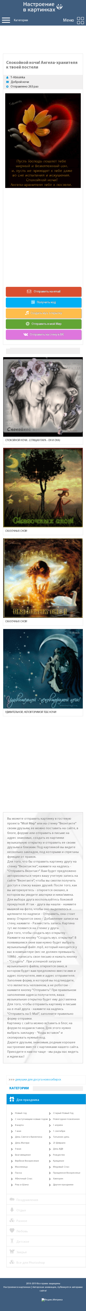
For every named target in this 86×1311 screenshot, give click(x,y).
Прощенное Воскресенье (66, 1173)
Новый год (21, 1113)
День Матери (22, 1143)
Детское (22, 1241)
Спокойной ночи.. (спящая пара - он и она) (32, 440)
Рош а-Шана (22, 1185)
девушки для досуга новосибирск (38, 1079)
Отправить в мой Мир (47, 324)
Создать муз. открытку (46, 313)
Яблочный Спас (23, 1179)
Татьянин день (61, 1137)
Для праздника (27, 1100)
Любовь (22, 1231)
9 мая (18, 1149)
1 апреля (58, 1125)
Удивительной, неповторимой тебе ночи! (30, 712)
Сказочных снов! (16, 531)
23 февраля (59, 1143)
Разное (21, 1221)
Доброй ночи (20, 82)
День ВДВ (58, 1149)
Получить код (46, 302)
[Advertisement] (43, 39)
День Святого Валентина (28, 1137)
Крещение (58, 1161)
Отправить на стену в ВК (47, 334)
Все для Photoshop (30, 1262)
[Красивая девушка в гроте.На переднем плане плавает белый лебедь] (43, 578)
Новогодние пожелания (66, 1119)
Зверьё (21, 1252)
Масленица (21, 1167)
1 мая (18, 1131)
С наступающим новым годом (31, 1119)
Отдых (21, 1210)
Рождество (59, 1155)
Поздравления (27, 1200)
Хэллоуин (58, 1179)
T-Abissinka (17, 77)
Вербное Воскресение (27, 1161)
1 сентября (59, 1131)
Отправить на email (46, 291)
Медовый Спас (61, 1167)
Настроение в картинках (17, 1287)
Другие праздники (63, 1185)
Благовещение (23, 1155)
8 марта (19, 1125)
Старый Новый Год (63, 1113)
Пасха (18, 1173)
